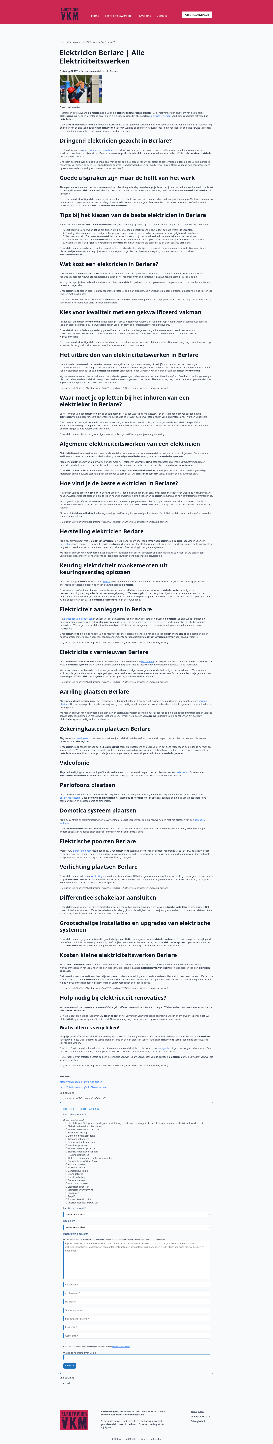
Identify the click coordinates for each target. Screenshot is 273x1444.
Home (95, 16)
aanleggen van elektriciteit (78, 618)
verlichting (97, 876)
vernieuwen (147, 661)
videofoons (183, 772)
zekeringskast (82, 738)
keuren (106, 581)
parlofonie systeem (70, 797)
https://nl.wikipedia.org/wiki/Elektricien (81, 1081)
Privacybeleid (198, 1421)
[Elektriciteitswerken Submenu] (133, 16)
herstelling (65, 544)
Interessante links (200, 1416)
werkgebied (164, 1048)
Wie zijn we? (197, 1411)
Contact (162, 16)
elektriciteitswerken (160, 115)
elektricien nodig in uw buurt (98, 150)
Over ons (145, 16)
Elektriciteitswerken (118, 16)
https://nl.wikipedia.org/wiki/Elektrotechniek (84, 1087)
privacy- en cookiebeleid (121, 1347)
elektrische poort (82, 850)
